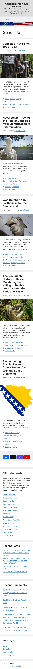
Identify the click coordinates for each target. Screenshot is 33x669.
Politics (21, 181)
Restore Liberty (8, 517)
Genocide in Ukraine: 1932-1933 (16, 45)
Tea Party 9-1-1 (8, 536)
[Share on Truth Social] (19, 457)
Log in (5, 646)
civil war (8, 187)
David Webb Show (9, 495)
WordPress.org (8, 655)
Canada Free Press (10, 507)
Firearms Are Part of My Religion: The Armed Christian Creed (15, 593)
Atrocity (8, 260)
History (5, 345)
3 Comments (10, 107)
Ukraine (26, 104)
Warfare (16, 184)
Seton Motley (7, 532)
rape (23, 263)
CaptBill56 (6, 590)
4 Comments (10, 351)
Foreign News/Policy (12, 178)
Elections (14, 254)
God (13, 342)
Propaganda (15, 263)
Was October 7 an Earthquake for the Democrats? (15, 203)
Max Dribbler (7, 614)
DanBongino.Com (9, 501)
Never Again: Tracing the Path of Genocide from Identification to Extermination (16, 122)
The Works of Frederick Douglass (15, 572)
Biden (7, 99)
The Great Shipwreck (10, 575)
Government (7, 181)
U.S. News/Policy (21, 345)
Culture (8, 254)
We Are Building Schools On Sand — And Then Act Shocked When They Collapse (16, 553)
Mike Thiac (7, 627)
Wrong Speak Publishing (12, 520)
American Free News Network (16, 5)
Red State (6, 514)
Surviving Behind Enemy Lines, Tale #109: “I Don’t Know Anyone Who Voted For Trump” (16, 560)
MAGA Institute (8, 523)
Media (15, 257)
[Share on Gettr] (26, 457)
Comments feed (9, 652)
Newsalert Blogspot (10, 526)
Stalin (20, 104)
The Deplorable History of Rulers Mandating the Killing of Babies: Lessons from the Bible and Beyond (14, 283)
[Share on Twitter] (13, 457)
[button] (28, 19)
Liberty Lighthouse (10, 529)
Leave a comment (11, 189)
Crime (12, 99)
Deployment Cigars (10, 498)
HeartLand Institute (10, 510)
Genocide (13, 104)
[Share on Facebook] (6, 457)
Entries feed (7, 649)
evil (13, 260)
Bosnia (7, 441)
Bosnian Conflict (17, 441)
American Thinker (9, 504)
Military (15, 181)
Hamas (25, 260)
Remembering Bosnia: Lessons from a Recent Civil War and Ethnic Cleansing (15, 367)
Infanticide (6, 263)
